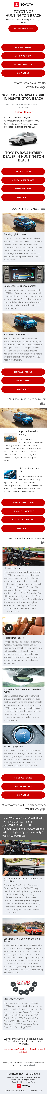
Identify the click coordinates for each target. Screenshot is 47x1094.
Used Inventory (23, 56)
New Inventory (23, 47)
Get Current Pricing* (24, 112)
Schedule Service (23, 778)
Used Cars (33, 1091)
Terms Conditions (18, 1082)
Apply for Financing (23, 502)
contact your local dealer (26, 1065)
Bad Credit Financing (23, 520)
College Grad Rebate (23, 180)
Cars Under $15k (23, 171)
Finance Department (23, 511)
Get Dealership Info (23, 28)
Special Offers (23, 380)
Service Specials (23, 786)
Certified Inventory (23, 64)
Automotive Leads (22, 1091)
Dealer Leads (9, 1091)
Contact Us (23, 73)
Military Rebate (23, 189)
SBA (40, 1091)
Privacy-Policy (30, 1082)
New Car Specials (23, 372)
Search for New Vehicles (15, 1049)
